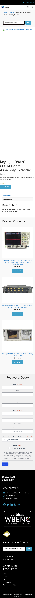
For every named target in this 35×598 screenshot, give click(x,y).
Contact (5, 576)
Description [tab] (7, 195)
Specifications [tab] (8, 199)
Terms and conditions (10, 585)
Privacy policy (7, 582)
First (17, 390)
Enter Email (17, 416)
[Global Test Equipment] (5, 7)
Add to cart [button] (17, 271)
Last (17, 397)
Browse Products (8, 556)
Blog (4, 579)
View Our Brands (8, 559)
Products (11, 12)
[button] (28, 23)
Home (5, 12)
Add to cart (5, 186)
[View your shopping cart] (28, 7)
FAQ (4, 574)
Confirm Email (17, 423)
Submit (5, 464)
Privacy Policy (26, 458)
